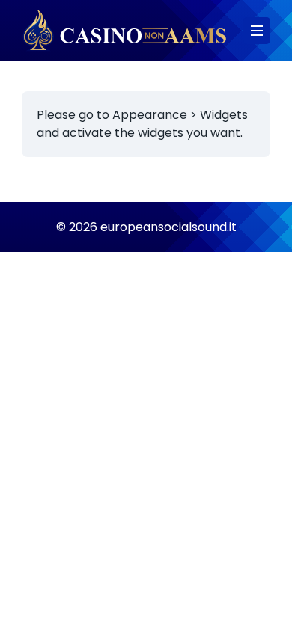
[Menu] (256, 30)
